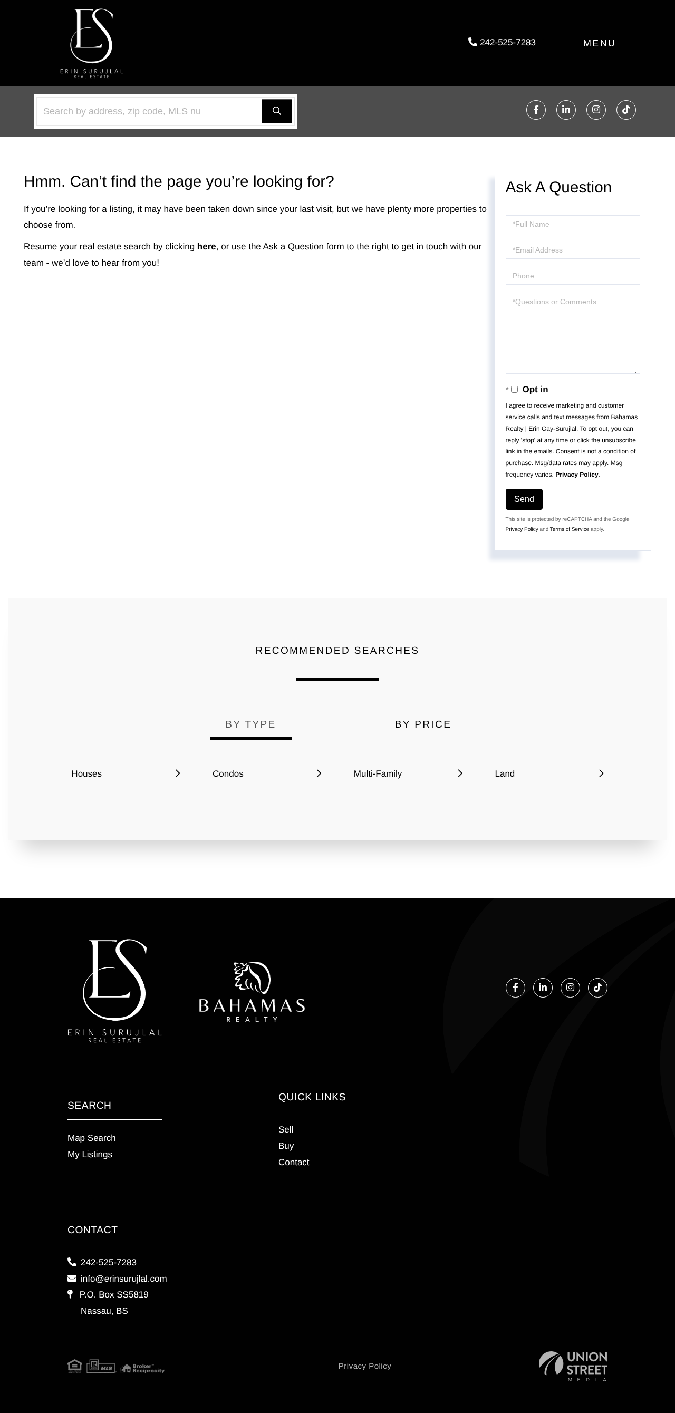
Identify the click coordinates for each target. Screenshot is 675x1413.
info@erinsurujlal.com (124, 1279)
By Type (250, 724)
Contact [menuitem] (294, 1162)
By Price (423, 724)
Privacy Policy (576, 474)
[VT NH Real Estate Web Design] (573, 1366)
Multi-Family (378, 774)
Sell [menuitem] (285, 1130)
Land (505, 774)
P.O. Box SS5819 (113, 1303)
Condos (228, 774)
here (206, 246)
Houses (86, 774)
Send (524, 499)
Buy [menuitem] (286, 1146)
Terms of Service (569, 530)
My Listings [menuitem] (90, 1154)
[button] (277, 111)
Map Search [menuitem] (92, 1138)
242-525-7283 (506, 42)
